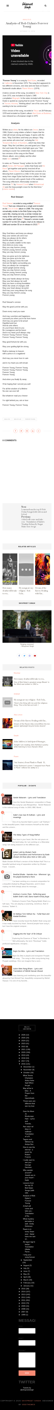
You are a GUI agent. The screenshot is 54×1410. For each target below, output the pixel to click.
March (25, 1280)
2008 (23, 1309)
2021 (23, 1049)
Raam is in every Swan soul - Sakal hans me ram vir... (29, 1234)
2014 (23, 1292)
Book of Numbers (20, 143)
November (27, 1070)
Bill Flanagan (19, 166)
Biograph (16, 98)
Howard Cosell (22, 184)
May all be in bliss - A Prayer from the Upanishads (28, 1093)
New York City (41, 93)
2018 (23, 1058)
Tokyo (36, 111)
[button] (8, 6)
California (8, 83)
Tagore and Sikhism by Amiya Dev (28, 1141)
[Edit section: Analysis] (46, 122)
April (25, 1277)
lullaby (15, 130)
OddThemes (28, 1404)
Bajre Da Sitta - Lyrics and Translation (28, 951)
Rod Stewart (8, 203)
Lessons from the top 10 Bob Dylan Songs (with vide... (28, 1188)
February (27, 1283)
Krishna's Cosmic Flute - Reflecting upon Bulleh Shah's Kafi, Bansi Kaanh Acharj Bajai (31, 895)
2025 (23, 1038)
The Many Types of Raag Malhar (26, 835)
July (24, 1268)
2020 (23, 1052)
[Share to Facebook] (15, 431)
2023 (23, 1043)
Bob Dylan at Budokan (42, 113)
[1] (19, 158)
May (25, 1274)
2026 (23, 1035)
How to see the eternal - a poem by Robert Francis (29, 1152)
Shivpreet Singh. (32, 1401)
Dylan (10, 166)
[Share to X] (21, 431)
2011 (23, 1300)
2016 (23, 1064)
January (26, 1286)
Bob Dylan (32, 80)
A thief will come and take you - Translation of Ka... (28, 1211)
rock (9, 159)
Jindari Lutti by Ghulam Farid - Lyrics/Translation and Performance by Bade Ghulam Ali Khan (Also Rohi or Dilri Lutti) (31, 854)
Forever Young (30, 419)
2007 (23, 1312)
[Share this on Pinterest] (27, 431)
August (26, 1265)
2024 (23, 1041)
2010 (23, 1303)
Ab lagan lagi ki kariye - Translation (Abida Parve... (29, 1247)
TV (12, 184)
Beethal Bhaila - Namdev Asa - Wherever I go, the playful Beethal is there (32, 875)
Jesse (35, 130)
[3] (38, 224)
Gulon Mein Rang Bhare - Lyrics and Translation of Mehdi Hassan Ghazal (28, 969)
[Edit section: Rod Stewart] (46, 196)
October (26, 1073)
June (25, 1271)
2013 (23, 1294)
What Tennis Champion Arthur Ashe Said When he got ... (28, 1080)
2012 (23, 1297)
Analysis (27, 19)
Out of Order (13, 209)
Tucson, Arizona (11, 103)
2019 (23, 1055)
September (27, 1260)
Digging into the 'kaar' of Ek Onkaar (27, 934)
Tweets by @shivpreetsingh (27, 1389)
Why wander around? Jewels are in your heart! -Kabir (29, 1175)
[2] (23, 219)
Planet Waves (28, 88)
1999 (23, 1315)
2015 (23, 1289)
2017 (23, 1061)
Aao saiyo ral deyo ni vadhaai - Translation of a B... (28, 1131)
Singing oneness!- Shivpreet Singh (27, 645)
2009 (23, 1306)
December (27, 1067)
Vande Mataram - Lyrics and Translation (29, 797)
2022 (23, 1046)
